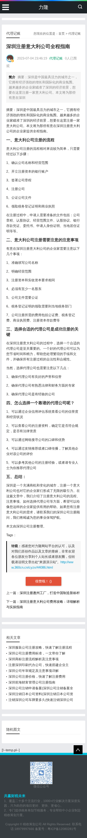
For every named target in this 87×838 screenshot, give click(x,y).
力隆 (43, 7)
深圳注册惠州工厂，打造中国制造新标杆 (50, 593)
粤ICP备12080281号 (62, 829)
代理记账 (74, 33)
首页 (61, 33)
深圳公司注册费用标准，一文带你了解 (36, 653)
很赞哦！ (42, 581)
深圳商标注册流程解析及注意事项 (33, 659)
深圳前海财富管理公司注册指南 (31, 682)
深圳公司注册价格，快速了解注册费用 (36, 676)
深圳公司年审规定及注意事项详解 (33, 671)
